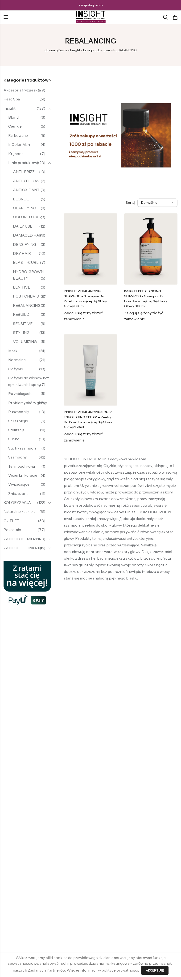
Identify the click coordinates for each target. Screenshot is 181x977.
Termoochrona (21, 466)
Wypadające (18, 484)
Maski (13, 350)
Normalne (17, 359)
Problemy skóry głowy (27, 402)
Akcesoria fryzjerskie (22, 90)
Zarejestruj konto (91, 5)
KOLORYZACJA (17, 502)
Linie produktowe (96, 50)
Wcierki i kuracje (22, 475)
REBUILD (21, 314)
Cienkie (15, 126)
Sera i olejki (18, 421)
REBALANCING (27, 305)
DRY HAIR (22, 253)
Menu (6, 17)
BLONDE (21, 199)
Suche (13, 439)
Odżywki (15, 369)
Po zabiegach (20, 393)
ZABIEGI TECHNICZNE (23, 547)
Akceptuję (155, 970)
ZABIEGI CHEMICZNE (22, 538)
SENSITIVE (23, 323)
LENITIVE (21, 287)
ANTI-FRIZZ (24, 171)
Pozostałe (12, 529)
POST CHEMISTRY (29, 296)
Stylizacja (16, 430)
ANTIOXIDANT (26, 189)
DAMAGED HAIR (28, 235)
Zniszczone (18, 493)
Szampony (17, 457)
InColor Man (19, 144)
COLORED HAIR (27, 217)
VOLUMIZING (25, 341)
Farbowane (18, 135)
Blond (13, 117)
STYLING (21, 332)
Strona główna (56, 50)
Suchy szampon (22, 448)
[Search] (165, 17)
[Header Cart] (175, 17)
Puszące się (18, 411)
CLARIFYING (24, 208)
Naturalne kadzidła (19, 511)
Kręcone (16, 153)
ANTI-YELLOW (26, 180)
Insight (75, 50)
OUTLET (11, 520)
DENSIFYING (24, 244)
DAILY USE (22, 226)
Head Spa (12, 99)
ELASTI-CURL (26, 262)
